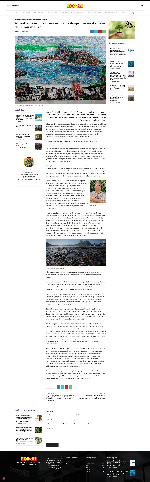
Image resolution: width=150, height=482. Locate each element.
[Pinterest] (100, 31)
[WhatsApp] (104, 31)
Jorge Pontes (38, 19)
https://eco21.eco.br (29, 172)
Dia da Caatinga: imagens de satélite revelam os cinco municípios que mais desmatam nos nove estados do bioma (92, 396)
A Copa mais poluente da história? (24, 126)
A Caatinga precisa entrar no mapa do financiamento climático (116, 98)
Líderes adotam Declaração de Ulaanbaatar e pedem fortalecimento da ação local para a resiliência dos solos (118, 52)
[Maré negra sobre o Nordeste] (38, 146)
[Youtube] (22, 467)
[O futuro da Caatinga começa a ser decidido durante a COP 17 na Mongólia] (131, 88)
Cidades (31, 19)
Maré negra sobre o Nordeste (23, 144)
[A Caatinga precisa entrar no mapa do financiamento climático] (131, 98)
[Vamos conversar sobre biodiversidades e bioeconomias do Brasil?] (38, 440)
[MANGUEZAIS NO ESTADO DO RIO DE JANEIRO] (38, 137)
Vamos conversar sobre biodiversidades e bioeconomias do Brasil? (24, 439)
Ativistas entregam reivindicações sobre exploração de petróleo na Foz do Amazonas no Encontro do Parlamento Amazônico (60, 397)
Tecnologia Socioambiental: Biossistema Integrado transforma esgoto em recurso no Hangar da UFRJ (118, 76)
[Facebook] (135, 6)
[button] (142, 6)
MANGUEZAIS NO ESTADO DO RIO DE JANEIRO (23, 136)
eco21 (17, 31)
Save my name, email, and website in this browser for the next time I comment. (68, 424)
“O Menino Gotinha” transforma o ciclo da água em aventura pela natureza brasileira (118, 64)
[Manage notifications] (3, 478)
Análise (17, 19)
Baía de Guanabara (24, 19)
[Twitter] (96, 31)
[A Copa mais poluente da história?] (38, 128)
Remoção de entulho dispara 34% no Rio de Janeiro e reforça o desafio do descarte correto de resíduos (24, 418)
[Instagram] (138, 6)
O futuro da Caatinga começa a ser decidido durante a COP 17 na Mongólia (118, 88)
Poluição (44, 19)
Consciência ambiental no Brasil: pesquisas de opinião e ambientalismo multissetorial (24, 430)
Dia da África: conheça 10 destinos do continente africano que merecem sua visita (25, 117)
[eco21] (29, 162)
